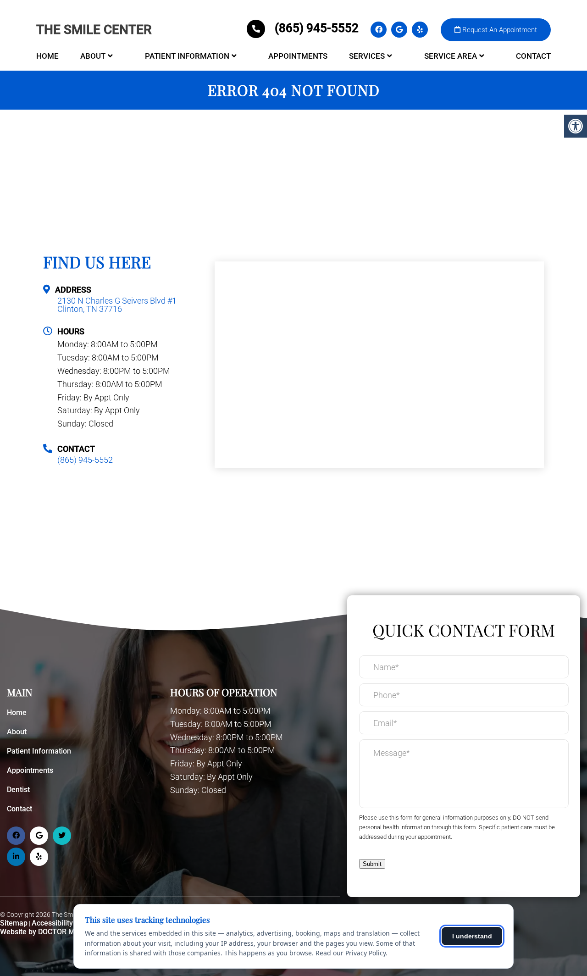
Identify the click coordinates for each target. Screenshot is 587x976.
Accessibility (52, 923)
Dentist (18, 789)
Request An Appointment (498, 30)
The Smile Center (94, 29)
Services (367, 56)
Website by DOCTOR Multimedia (52, 931)
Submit (372, 863)
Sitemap (14, 923)
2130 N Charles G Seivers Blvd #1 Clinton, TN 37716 (117, 305)
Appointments (297, 56)
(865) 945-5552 (316, 28)
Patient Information (187, 56)
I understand (472, 936)
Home (47, 56)
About (92, 56)
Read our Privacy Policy (351, 952)
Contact (533, 56)
